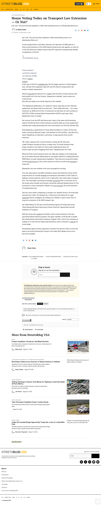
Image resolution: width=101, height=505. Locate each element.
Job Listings (4, 484)
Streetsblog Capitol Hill (70, 256)
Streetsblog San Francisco (20, 359)
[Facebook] (81, 462)
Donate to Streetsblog (7, 478)
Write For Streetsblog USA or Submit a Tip (12, 481)
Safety (13, 339)
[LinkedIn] (93, 462)
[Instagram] (89, 462)
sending (39, 214)
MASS (16, 9)
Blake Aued (18, 349)
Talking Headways (16, 379)
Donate (36, 9)
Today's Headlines (16, 400)
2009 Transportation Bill (18, 15)
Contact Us (4, 487)
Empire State (9, 9)
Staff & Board (5, 474)
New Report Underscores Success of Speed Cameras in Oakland (36, 362)
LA (20, 9)
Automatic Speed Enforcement (36, 359)
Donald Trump (15, 420)
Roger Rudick (19, 369)
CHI (31, 9)
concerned (56, 181)
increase (73, 162)
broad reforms (33, 162)
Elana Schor (22, 30)
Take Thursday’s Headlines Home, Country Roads (30, 402)
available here (43, 84)
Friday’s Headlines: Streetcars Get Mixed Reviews (30, 341)
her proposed (58, 186)
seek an (72, 222)
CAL (27, 9)
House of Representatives (53, 256)
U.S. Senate (34, 258)
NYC (3, 9)
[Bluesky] (97, 462)
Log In (78, 4)
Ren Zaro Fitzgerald (21, 432)
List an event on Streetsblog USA (10, 490)
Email (40, 274)
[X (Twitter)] (85, 462)
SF (24, 9)
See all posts (16, 442)
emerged (31, 94)
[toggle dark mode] (88, 3)
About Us (4, 471)
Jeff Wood (18, 391)
